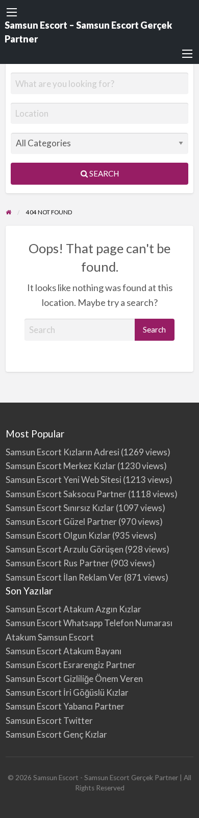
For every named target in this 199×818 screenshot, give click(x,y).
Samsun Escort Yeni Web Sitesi (63, 479)
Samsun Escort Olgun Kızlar (58, 535)
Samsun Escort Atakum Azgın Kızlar (73, 609)
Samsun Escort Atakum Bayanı (63, 651)
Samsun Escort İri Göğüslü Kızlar (67, 692)
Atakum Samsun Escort (50, 637)
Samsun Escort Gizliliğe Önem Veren (74, 678)
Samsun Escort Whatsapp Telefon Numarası (89, 622)
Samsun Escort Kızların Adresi (62, 452)
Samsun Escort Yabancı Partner (65, 706)
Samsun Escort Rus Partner (57, 563)
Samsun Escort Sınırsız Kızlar (60, 507)
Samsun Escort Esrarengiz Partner (71, 664)
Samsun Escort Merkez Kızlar (61, 465)
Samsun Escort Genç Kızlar (56, 734)
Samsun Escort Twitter (49, 720)
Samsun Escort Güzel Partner (61, 521)
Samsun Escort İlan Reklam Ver (64, 577)
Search (103, 173)
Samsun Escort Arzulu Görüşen (64, 549)
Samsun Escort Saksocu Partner (66, 494)
